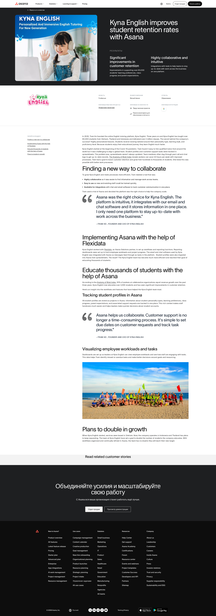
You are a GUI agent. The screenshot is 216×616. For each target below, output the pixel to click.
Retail (99, 568)
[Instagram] (98, 610)
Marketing (101, 542)
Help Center (127, 538)
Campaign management (82, 538)
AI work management (56, 572)
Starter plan (53, 555)
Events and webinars (130, 564)
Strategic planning (80, 572)
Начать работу (195, 4)
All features (52, 542)
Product (100, 555)
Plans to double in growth (36, 154)
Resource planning (80, 568)
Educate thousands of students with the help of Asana (37, 150)
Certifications (127, 551)
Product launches (80, 564)
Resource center (128, 559)
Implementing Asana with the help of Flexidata (38, 145)
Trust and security (154, 572)
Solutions (52, 4)
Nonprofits (101, 585)
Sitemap (125, 585)
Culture (150, 559)
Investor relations (153, 568)
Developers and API (130, 577)
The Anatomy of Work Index (120, 157)
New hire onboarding (81, 555)
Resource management (57, 581)
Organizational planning (82, 559)
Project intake (78, 577)
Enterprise (52, 564)
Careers (150, 551)
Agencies (101, 590)
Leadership (151, 542)
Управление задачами (82, 581)
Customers (151, 546)
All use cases (78, 585)
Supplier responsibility (156, 581)
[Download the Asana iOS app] (145, 610)
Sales (99, 559)
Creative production (81, 546)
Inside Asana (152, 555)
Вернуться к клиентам (37, 10)
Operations (102, 546)
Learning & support (70, 4)
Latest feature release (57, 546)
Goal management (80, 551)
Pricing (84, 4)
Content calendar (80, 542)
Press (149, 564)
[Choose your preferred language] (161, 3)
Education (101, 577)
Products (39, 4)
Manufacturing (103, 581)
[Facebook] (102, 610)
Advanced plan (54, 559)
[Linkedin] (94, 610)
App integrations (55, 568)
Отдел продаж (180, 4)
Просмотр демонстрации (117, 509)
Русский (75, 610)
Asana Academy (128, 546)
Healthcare (101, 564)
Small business (103, 538)
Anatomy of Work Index (106, 282)
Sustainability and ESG (156, 585)
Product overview (55, 538)
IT (98, 551)
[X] (90, 610)
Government (102, 572)
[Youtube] (106, 610)
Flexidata (108, 249)
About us (150, 538)
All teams (101, 594)
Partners (125, 581)
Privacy (150, 577)
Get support (127, 542)
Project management (56, 577)
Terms (120, 610)
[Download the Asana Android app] (160, 610)
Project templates (129, 568)
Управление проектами (107, 108)
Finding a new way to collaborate (38, 139)
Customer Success (129, 572)
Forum (124, 555)
